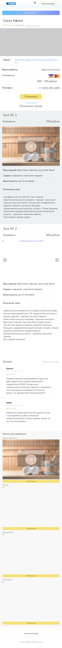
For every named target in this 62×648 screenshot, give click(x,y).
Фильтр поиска (31, 13)
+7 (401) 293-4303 (49, 88)
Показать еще (31, 481)
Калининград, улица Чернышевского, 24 (36, 61)
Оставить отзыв (51, 361)
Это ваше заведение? (31, 103)
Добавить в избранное (33, 26)
